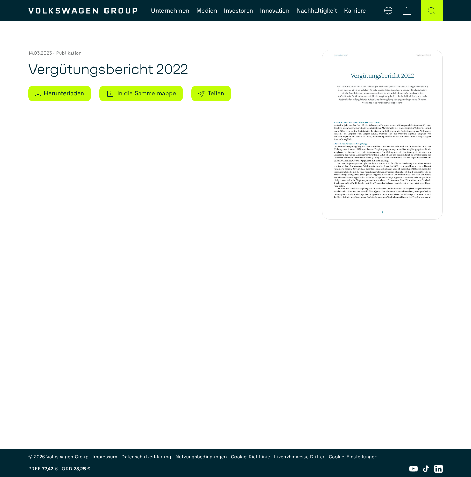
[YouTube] (413, 469)
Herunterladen (64, 93)
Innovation (274, 10)
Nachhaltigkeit (316, 10)
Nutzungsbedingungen (201, 457)
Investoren (238, 10)
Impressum (104, 457)
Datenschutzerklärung (146, 457)
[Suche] (432, 10)
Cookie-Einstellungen (353, 457)
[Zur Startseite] (82, 10)
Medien (206, 10)
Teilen (216, 93)
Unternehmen (170, 10)
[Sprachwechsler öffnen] (388, 10)
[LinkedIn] (438, 469)
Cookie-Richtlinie (250, 457)
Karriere (355, 10)
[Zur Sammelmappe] (406, 10)
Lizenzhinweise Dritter (299, 457)
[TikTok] (426, 469)
